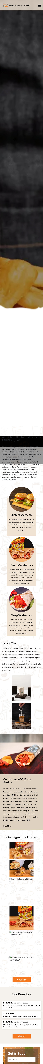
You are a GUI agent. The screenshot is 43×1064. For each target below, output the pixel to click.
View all (21, 1036)
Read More (7, 826)
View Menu (21, 980)
